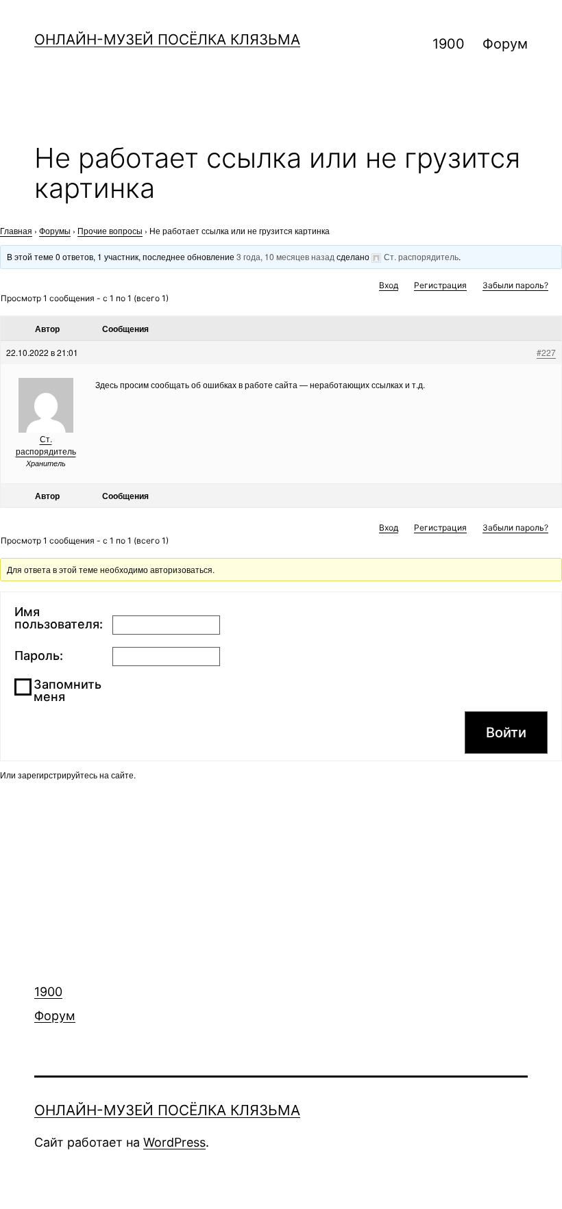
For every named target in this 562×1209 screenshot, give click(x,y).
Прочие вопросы (110, 230)
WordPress (174, 1142)
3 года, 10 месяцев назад (285, 256)
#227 (546, 352)
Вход (388, 285)
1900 (448, 44)
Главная (16, 230)
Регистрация (440, 285)
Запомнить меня (67, 690)
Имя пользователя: (58, 618)
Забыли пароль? (515, 285)
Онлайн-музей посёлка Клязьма (167, 39)
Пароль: (38, 656)
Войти (506, 732)
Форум (505, 44)
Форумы (55, 230)
